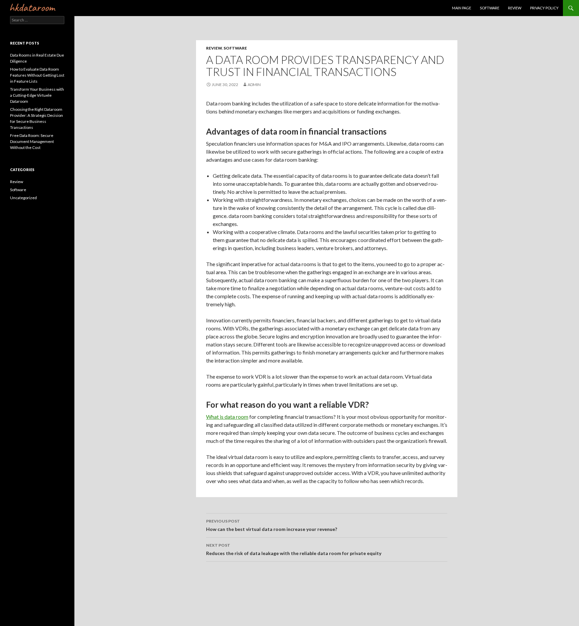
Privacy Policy (544, 8)
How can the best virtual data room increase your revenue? (271, 525)
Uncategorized (23, 197)
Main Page (461, 8)
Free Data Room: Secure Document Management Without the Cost (32, 141)
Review (514, 8)
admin (254, 84)
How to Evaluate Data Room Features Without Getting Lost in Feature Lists (37, 75)
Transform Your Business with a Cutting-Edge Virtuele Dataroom (37, 95)
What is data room (227, 416)
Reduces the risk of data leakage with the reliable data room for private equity (293, 549)
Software (489, 8)
